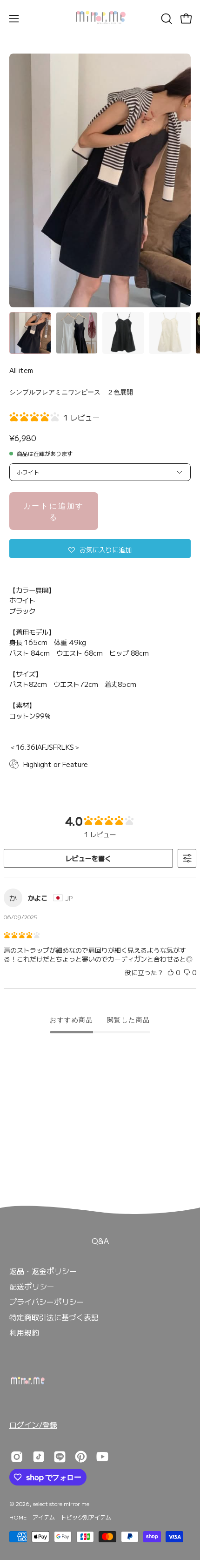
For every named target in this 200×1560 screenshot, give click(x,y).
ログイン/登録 (33, 1424)
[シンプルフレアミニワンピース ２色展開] (30, 333)
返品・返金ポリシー (43, 1270)
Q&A (100, 1240)
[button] (165, 18)
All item (21, 370)
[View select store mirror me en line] (60, 1456)
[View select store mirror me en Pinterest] (81, 1457)
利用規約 (24, 1332)
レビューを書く (88, 858)
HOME (18, 1517)
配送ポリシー (31, 1286)
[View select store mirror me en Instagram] (16, 1456)
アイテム (44, 1517)
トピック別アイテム (86, 1517)
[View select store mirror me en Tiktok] (39, 1457)
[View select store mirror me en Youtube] (102, 1457)
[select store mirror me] (100, 18)
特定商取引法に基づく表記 (54, 1317)
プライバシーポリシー (46, 1301)
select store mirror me (61, 1503)
